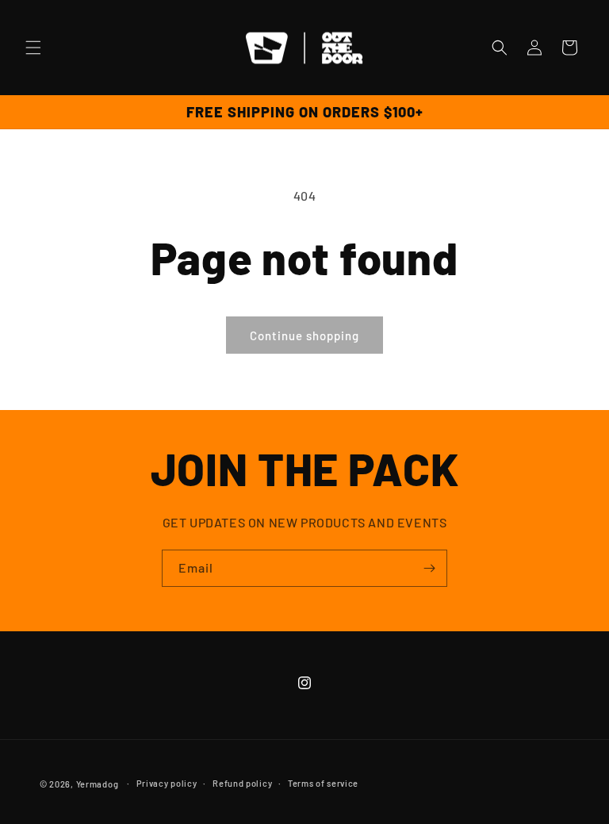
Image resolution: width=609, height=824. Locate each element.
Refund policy (242, 783)
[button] (33, 47)
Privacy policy (166, 783)
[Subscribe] (429, 568)
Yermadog (97, 784)
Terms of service (323, 783)
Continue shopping (304, 335)
